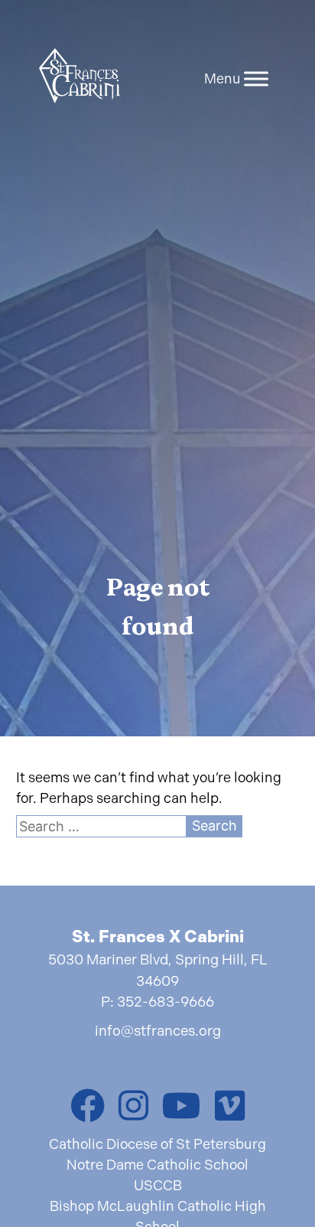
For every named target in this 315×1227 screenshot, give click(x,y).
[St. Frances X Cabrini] (80, 78)
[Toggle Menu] (256, 78)
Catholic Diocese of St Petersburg (157, 1144)
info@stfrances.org (158, 1031)
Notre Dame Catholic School (157, 1165)
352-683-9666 (165, 1002)
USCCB (158, 1185)
